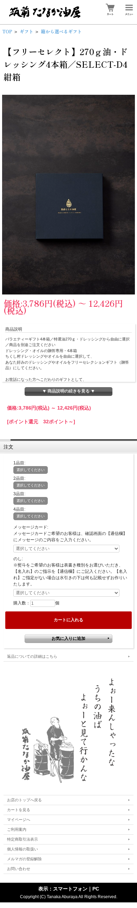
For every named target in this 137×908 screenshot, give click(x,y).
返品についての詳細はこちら (32, 656)
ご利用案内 (16, 829)
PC (95, 889)
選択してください (31, 470)
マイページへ (18, 819)
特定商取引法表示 (22, 839)
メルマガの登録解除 (24, 859)
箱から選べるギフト (61, 31)
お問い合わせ (18, 869)
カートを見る (18, 810)
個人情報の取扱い (22, 849)
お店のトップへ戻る (24, 800)
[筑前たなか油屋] (68, 729)
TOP (7, 31)
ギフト (26, 31)
